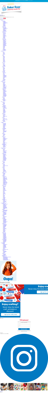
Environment (4, 180)
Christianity (4, 134)
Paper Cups (4, 24)
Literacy (4, 140)
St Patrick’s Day (4, 88)
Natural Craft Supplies (5, 244)
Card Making (4, 21)
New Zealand (4, 170)
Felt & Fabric (4, 33)
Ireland (4, 169)
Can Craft (4, 120)
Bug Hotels (4, 218)
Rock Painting (4, 30)
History (3, 163)
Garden (4, 57)
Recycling (4, 46)
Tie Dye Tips (4, 222)
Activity (2, 20)
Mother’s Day (4, 157)
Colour (4, 137)
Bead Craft (4, 32)
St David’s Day (4, 87)
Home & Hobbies (3, 106)
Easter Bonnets (4, 205)
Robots (4, 70)
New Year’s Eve (4, 94)
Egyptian (4, 125)
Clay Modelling (4, 50)
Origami (4, 227)
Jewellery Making (4, 219)
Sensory (4, 47)
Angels (4, 72)
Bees (3, 55)
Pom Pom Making (5, 228)
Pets (3, 54)
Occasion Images (3, 99)
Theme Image (3, 80)
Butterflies (4, 188)
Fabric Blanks (4, 246)
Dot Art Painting (4, 27)
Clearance (3, 253)
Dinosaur (4, 53)
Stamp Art (4, 230)
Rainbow (4, 59)
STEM (4, 217)
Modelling (4, 110)
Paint (3, 250)
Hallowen (4, 202)
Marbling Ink (4, 226)
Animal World (4, 186)
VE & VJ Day (4, 96)
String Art (4, 37)
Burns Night (4, 90)
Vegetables (4, 65)
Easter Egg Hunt (4, 206)
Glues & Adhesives (5, 251)
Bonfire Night (4, 89)
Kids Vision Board (5, 216)
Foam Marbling (4, 240)
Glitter (3, 248)
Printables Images (3, 199)
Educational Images (4, 144)
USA (3, 171)
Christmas (3, 211)
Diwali (4, 83)
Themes (3, 117)
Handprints (4, 42)
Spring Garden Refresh (5, 221)
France (4, 168)
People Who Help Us (5, 183)
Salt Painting (4, 238)
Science (4, 143)
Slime (3, 48)
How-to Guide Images (4, 239)
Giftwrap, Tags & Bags (5, 119)
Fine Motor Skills (4, 139)
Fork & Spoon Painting (5, 28)
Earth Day (4, 155)
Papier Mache (4, 220)
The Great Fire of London (5, 165)
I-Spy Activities (4, 201)
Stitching (4, 111)
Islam (3, 135)
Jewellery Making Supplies (5, 249)
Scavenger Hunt (4, 184)
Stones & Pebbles (4, 247)
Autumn (4, 97)
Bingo (3, 187)
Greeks (4, 164)
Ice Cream (4, 64)
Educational (3, 175)
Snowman (4, 79)
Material (3, 113)
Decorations (4, 212)
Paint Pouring (4, 105)
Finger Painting (4, 235)
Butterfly (4, 56)
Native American (4, 131)
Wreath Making (4, 49)
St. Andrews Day (4, 151)
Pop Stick (4, 36)
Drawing (4, 252)
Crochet (4, 40)
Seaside (4, 196)
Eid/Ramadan (4, 84)
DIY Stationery (4, 23)
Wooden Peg (4, 38)
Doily (3, 115)
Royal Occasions (4, 95)
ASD (3, 215)
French (4, 130)
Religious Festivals (4, 148)
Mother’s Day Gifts (5, 207)
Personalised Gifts (4, 45)
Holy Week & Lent (5, 150)
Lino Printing (4, 34)
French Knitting (4, 225)
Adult (1, 101)
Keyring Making (4, 43)
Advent (4, 82)
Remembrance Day (5, 158)
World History (4, 128)
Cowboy (4, 74)
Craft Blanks (4, 245)
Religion (3, 133)
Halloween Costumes (5, 210)
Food (2, 62)
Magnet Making (4, 44)
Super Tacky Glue (5, 256)
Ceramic (4, 114)
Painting (4, 29)
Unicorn (4, 71)
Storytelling (4, 197)
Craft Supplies (3, 243)
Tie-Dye (4, 112)
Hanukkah (4, 85)
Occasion (2, 81)
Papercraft (4, 25)
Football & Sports (4, 75)
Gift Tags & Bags (4, 213)
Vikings (4, 166)
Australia (4, 129)
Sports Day (4, 208)
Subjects (3, 136)
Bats (3, 52)
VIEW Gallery (1, 391)
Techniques (3, 223)
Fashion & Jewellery (5, 118)
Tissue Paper (4, 26)
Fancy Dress (4, 41)
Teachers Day (4, 159)
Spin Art (4, 229)
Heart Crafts (4, 121)
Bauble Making (4, 39)
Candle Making (4, 107)
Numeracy (4, 142)
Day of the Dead (4, 91)
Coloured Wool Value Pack (5, 259)
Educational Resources (5, 138)
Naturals (4, 116)
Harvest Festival (4, 93)
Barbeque (4, 102)
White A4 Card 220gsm (5, 258)
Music (3, 141)
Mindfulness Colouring (5, 182)
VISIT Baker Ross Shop (4, 255)
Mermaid (4, 193)
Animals (3, 51)
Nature (4, 58)
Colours (4, 176)
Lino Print (4, 109)
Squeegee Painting (5, 31)
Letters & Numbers (5, 181)
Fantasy (3, 66)
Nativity (4, 86)
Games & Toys (4, 76)
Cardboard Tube (4, 22)
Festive (4, 103)
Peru (3, 132)
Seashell (4, 60)
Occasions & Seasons (4, 203)
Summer (4, 98)
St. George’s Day (4, 152)
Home (3, 108)
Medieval (4, 126)
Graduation (4, 77)
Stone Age (4, 127)
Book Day (4, 204)
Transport (4, 198)
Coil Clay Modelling (5, 224)
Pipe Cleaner (4, 35)
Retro (3, 78)
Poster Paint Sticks (5, 237)
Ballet (3, 73)
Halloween (4, 156)
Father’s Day (4, 92)
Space (3, 61)
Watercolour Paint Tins (5, 257)
